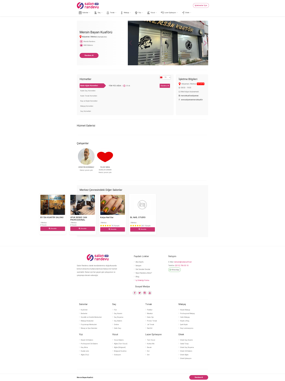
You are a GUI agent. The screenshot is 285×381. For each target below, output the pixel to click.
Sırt (148, 355)
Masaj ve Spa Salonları (89, 328)
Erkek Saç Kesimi (186, 340)
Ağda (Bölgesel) (120, 347)
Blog (137, 277)
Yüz (139, 13)
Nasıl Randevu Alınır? (144, 273)
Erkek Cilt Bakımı (186, 351)
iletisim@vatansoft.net (183, 262)
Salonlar (85, 13)
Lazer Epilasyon (170, 13)
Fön (115, 310)
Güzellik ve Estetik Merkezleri (91, 317)
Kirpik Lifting (184, 321)
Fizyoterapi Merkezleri (89, 324)
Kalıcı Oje (150, 317)
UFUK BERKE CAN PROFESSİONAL (78, 218)
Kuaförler (84, 310)
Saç (99, 13)
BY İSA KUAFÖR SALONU (51, 217)
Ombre (116, 324)
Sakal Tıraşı (184, 344)
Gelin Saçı (117, 328)
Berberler (84, 313)
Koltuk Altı (150, 344)
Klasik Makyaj (185, 310)
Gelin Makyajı (185, 317)
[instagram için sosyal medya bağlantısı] (144, 293)
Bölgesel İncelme (120, 351)
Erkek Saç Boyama (187, 347)
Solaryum (117, 355)
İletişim (138, 266)
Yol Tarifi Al (200, 84)
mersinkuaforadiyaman (189, 96)
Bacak (149, 347)
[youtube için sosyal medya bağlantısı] (150, 293)
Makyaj (126, 13)
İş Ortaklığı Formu (142, 280)
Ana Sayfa (139, 262)
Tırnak (112, 13)
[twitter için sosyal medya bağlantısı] (139, 293)
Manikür (150, 313)
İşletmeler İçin (201, 5)
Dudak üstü (85, 351)
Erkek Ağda (184, 355)
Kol (148, 351)
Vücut (152, 13)
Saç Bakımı (118, 321)
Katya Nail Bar (107, 217)
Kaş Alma (84, 347)
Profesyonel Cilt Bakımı (89, 344)
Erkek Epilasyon (185, 358)
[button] (205, 43)
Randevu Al (89, 55)
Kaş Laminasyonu (186, 328)
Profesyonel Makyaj (187, 313)
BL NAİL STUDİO (138, 217)
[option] (86, 160)
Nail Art (149, 328)
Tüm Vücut (151, 340)
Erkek (187, 13)
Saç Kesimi (118, 313)
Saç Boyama (118, 317)
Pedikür (149, 310)
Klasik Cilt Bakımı (87, 340)
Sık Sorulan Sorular (143, 269)
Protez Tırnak (152, 321)
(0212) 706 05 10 (181, 265)
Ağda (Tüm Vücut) (120, 344)
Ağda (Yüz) (85, 355)
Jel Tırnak (150, 324)
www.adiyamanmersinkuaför (192, 100)
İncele (54, 229)
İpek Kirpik (184, 324)
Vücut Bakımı (119, 340)
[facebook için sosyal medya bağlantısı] (134, 293)
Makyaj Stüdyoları (87, 321)
